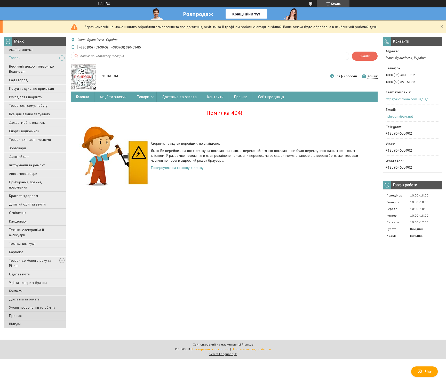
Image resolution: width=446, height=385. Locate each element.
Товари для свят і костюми (30, 139)
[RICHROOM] (83, 76)
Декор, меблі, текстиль (27, 122)
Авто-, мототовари (23, 173)
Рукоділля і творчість (25, 97)
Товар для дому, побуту (28, 105)
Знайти (364, 56)
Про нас (15, 315)
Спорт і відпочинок (24, 131)
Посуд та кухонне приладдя (31, 88)
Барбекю (16, 252)
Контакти (15, 291)
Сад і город (18, 80)
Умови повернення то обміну (32, 307)
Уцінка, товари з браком (28, 282)
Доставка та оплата (24, 299)
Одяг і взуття (19, 274)
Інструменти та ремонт (27, 165)
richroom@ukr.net (399, 116)
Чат (428, 372)
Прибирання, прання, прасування (25, 185)
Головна (82, 97)
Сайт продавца (271, 97)
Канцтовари (18, 221)
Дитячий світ (19, 156)
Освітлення (17, 212)
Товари (14, 57)
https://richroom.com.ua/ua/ (407, 99)
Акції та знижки (21, 49)
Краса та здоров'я (23, 195)
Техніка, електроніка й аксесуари (26, 232)
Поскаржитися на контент (210, 349)
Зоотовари (17, 148)
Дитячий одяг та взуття (27, 204)
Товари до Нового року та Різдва (30, 263)
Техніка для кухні (22, 243)
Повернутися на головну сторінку (177, 167)
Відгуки (15, 324)
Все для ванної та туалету (29, 114)
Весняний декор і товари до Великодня (31, 69)
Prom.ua (247, 344)
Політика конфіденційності (251, 349)
